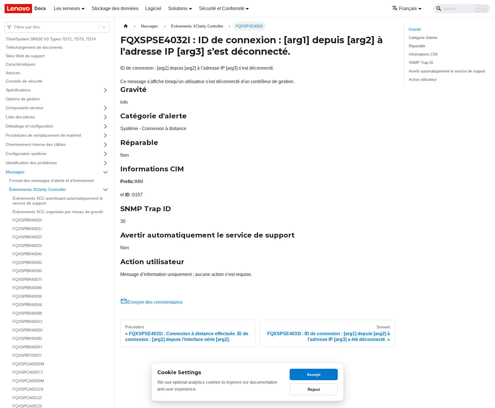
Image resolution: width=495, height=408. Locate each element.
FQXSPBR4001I (27, 228)
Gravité (415, 29)
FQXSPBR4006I (27, 271)
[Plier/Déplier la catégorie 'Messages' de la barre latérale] (105, 172)
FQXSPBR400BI (27, 313)
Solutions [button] (177, 8)
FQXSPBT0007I (27, 355)
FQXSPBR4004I (27, 254)
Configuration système (26, 153)
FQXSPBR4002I (27, 237)
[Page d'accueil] (125, 26)
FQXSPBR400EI (27, 338)
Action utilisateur (423, 79)
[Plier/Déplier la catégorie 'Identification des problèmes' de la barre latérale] (105, 163)
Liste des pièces (20, 117)
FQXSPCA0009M (28, 380)
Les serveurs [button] (67, 8)
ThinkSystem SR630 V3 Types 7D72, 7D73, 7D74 (51, 39)
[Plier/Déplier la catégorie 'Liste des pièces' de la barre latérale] (105, 117)
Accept (314, 374)
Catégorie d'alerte (423, 38)
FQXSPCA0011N (28, 389)
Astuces (13, 72)
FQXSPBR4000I (27, 220)
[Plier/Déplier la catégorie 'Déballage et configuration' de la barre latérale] (105, 126)
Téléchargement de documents (34, 47)
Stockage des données (115, 8)
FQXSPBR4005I (27, 262)
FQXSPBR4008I (27, 288)
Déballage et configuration (29, 126)
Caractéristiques (20, 64)
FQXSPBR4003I (27, 245)
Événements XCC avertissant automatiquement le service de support (58, 201)
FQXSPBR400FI (27, 347)
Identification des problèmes (31, 162)
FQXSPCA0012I (27, 397)
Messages (15, 172)
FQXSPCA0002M (28, 364)
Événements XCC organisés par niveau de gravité (58, 211)
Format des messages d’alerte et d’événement (51, 180)
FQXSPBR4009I (27, 296)
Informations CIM (423, 54)
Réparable (417, 46)
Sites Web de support (25, 56)
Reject (314, 389)
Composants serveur (25, 107)
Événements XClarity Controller (37, 189)
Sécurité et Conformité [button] (221, 8)
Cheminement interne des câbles (36, 144)
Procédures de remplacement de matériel (43, 135)
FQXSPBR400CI (27, 321)
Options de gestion (23, 99)
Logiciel (153, 8)
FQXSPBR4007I (27, 279)
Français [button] (408, 8)
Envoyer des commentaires (154, 302)
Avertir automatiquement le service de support (447, 71)
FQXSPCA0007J (28, 372)
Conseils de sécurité (24, 81)
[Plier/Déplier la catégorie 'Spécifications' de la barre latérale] (105, 90)
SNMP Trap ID (421, 62)
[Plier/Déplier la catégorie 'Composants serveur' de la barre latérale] (105, 108)
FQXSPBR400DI (27, 330)
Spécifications (18, 90)
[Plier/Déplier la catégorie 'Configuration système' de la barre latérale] (105, 153)
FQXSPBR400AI (27, 305)
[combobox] (14, 27)
